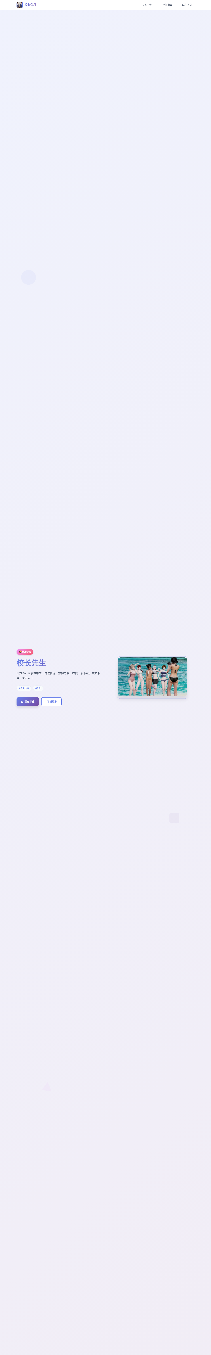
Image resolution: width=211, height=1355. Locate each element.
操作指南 (167, 4)
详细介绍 (147, 4)
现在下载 (187, 4)
